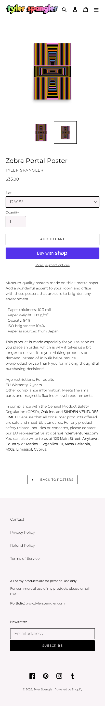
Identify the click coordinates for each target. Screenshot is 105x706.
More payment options (52, 265)
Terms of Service (25, 558)
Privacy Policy (22, 532)
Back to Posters (56, 479)
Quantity (12, 212)
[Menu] (96, 9)
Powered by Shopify (68, 689)
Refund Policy (22, 545)
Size (8, 193)
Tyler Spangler (44, 689)
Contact (17, 519)
